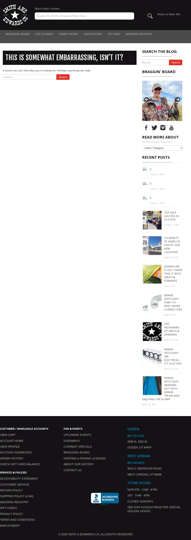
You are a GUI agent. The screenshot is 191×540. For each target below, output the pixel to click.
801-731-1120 (135, 435)
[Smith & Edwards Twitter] (154, 127)
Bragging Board (18, 34)
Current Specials (78, 446)
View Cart (7, 434)
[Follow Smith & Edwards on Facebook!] (146, 127)
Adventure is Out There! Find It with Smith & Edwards (173, 273)
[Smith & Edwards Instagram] (163, 127)
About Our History (79, 464)
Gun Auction (93, 34)
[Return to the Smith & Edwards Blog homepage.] (15, 14)
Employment (10, 525)
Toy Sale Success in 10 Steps (171, 216)
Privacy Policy (11, 514)
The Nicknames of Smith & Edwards (171, 329)
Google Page (151, 507)
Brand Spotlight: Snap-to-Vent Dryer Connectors (173, 302)
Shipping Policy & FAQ (16, 496)
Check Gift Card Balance (20, 464)
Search (63, 77)
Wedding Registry (139, 34)
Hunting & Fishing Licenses (85, 458)
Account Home (11, 440)
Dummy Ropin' (68, 34)
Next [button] (177, 100)
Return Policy (11, 490)
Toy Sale (113, 34)
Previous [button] (147, 100)
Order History (12, 458)
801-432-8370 (135, 462)
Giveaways (72, 440)
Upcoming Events (77, 434)
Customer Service (14, 484)
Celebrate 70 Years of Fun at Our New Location (172, 245)
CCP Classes (44, 34)
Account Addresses (16, 452)
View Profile (10, 446)
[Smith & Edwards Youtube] (171, 127)
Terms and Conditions (17, 519)
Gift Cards (8, 508)
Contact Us (73, 470)
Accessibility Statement (19, 478)
